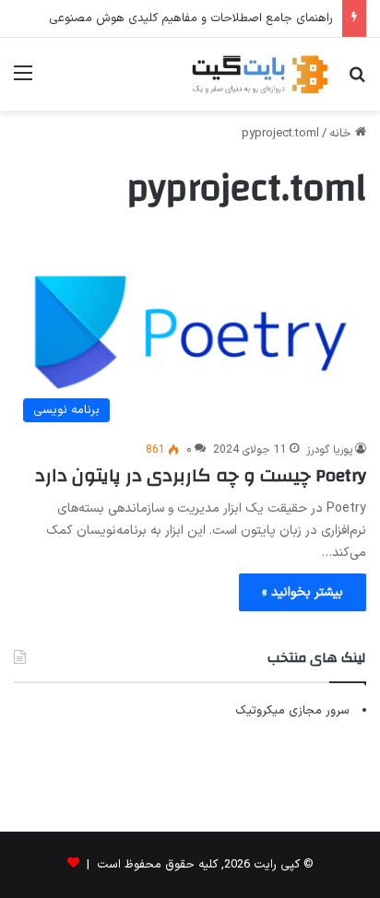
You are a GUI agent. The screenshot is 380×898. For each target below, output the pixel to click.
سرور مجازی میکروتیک (292, 711)
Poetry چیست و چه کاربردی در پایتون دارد (200, 475)
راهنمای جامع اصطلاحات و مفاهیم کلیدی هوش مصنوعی (191, 18)
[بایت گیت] (260, 74)
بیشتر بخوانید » (302, 592)
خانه (342, 133)
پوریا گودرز (329, 450)
